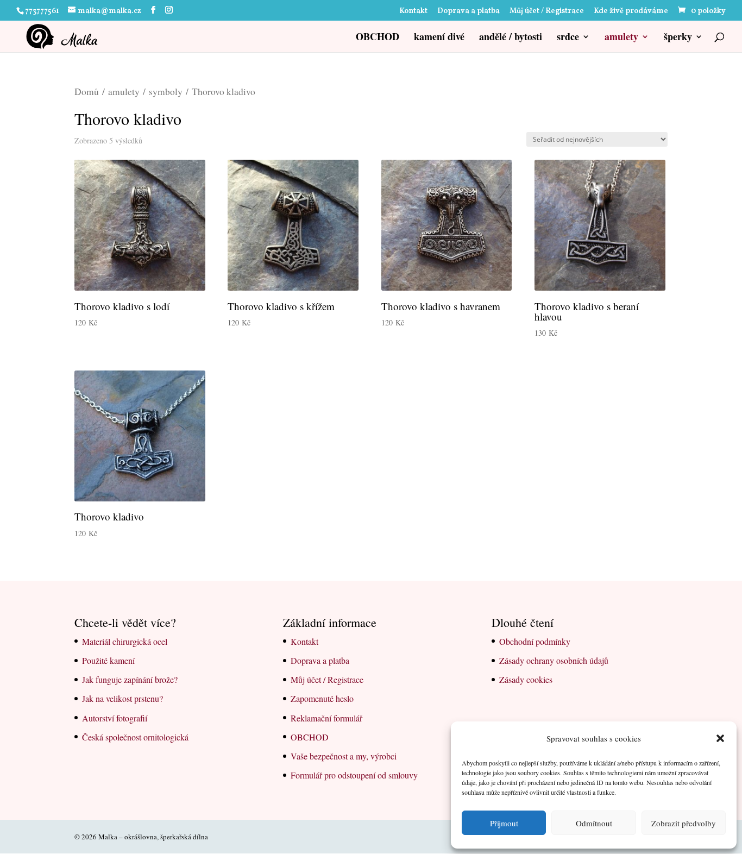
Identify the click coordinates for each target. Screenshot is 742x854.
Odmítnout (594, 823)
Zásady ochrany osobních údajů (553, 660)
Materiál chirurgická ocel (124, 641)
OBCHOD (377, 38)
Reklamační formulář (326, 718)
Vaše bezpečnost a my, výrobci (344, 756)
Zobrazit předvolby (683, 823)
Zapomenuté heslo (322, 698)
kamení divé (439, 38)
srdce (568, 38)
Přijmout (504, 823)
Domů (86, 91)
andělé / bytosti (510, 38)
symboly (166, 91)
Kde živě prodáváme (631, 12)
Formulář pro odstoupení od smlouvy (354, 775)
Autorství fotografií (114, 718)
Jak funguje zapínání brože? (130, 679)
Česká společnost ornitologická (135, 737)
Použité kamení (108, 660)
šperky (678, 38)
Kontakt (413, 12)
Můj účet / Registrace (547, 12)
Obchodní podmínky (534, 641)
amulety (621, 38)
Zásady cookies (525, 679)
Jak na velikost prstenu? (122, 698)
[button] (720, 738)
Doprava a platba (468, 12)
